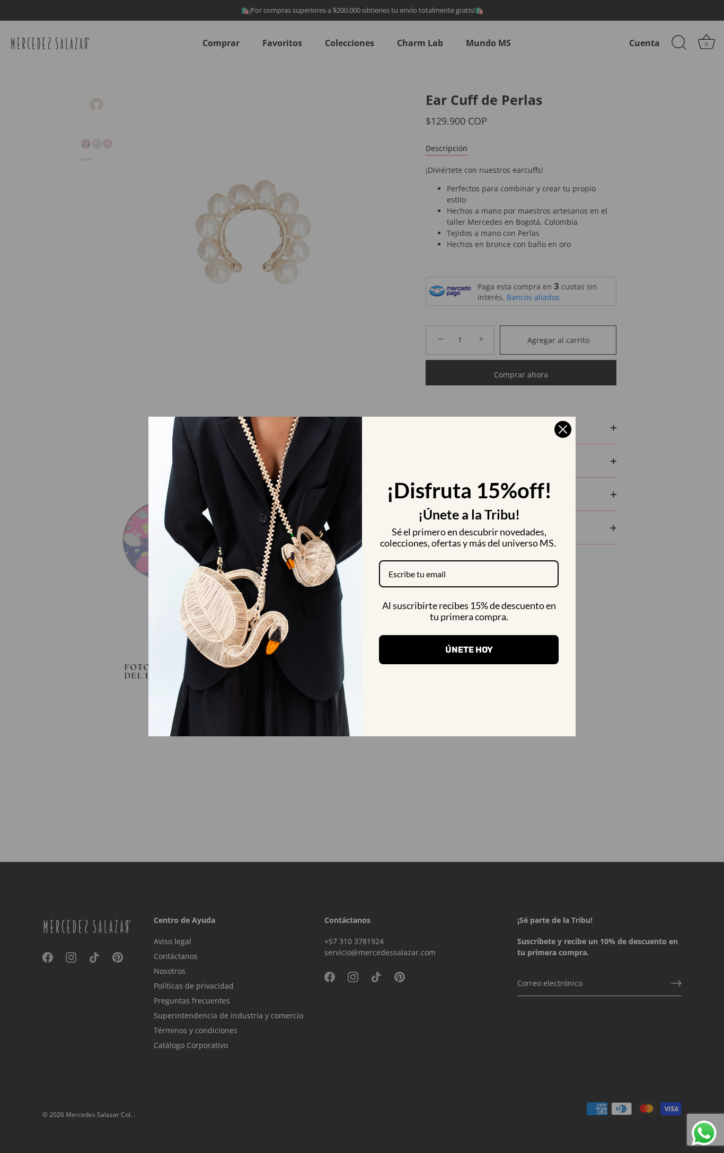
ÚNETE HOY (469, 650)
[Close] (563, 429)
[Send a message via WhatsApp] (704, 1133)
